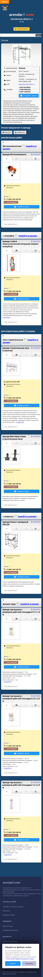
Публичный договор (10, 941)
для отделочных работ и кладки (18, 331)
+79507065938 (25, 89)
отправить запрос (30, 96)
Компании (6, 911)
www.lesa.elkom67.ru (27, 84)
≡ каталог (4, 2)
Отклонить (29, 963)
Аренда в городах (9, 915)
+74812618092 (25, 87)
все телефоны (12, 202)
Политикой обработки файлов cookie (20, 959)
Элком (6, 196)
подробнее (6, 317)
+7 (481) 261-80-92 (13, 199)
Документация (8, 926)
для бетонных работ (11, 137)
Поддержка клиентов (10, 930)
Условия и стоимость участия (13, 907)
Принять (13, 963)
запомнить (37, 154)
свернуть (8, 132)
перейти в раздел (28, 235)
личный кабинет (22, 29)
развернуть (21, 132)
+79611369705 (25, 92)
